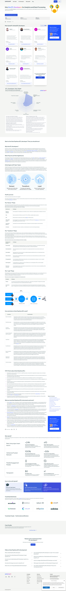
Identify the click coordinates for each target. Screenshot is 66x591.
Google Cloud (16, 394)
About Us (28, 575)
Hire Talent (15, 1)
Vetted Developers (8, 18)
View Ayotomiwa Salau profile (11, 83)
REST (27, 217)
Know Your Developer (24, 18)
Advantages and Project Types (53, 400)
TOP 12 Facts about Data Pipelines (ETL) (55, 408)
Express (20, 498)
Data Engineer (9, 21)
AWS (11, 394)
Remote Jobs (39, 575)
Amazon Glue (13, 424)
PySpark (12, 151)
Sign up (55, 1)
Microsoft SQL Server (10, 412)
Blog (33, 1)
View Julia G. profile (11, 63)
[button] (64, 580)
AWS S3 (12, 158)
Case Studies (29, 577)
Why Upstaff (28, 1)
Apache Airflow (29, 150)
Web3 (21, 437)
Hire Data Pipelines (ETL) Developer (11, 14)
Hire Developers (39, 577)
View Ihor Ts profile (40, 44)
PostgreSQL (43, 157)
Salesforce (37, 219)
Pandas (8, 151)
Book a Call (54, 37)
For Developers (21, 1)
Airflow (10, 402)
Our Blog (28, 578)
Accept (46, 587)
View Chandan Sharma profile (25, 83)
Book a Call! (40, 77)
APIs (33, 157)
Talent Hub (28, 580)
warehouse (10, 199)
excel (25, 151)
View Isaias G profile (11, 44)
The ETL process (51, 401)
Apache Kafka (13, 405)
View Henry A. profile (40, 63)
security (17, 343)
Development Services (40, 578)
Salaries (28, 581)
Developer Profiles (39, 581)
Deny (54, 587)
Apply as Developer (40, 580)
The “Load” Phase (52, 405)
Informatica (35, 150)
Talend (33, 150)
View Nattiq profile (25, 63)
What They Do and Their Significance (54, 398)
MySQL (40, 157)
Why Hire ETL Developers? (53, 397)
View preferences (61, 587)
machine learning (7, 160)
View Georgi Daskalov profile (25, 44)
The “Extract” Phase (52, 402)
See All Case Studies (32, 530)
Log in (59, 1)
